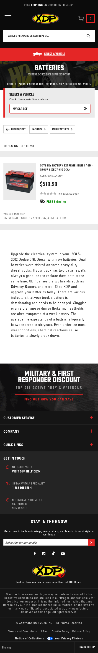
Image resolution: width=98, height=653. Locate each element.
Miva (44, 631)
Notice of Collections (29, 638)
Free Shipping (33, 5)
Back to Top (87, 647)
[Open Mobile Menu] (8, 18)
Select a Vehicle (54, 54)
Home (10, 84)
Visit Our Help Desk (26, 471)
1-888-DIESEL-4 (22, 487)
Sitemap (7, 647)
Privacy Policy (81, 631)
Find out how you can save (49, 399)
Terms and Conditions (22, 631)
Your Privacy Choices (68, 638)
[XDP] (45, 18)
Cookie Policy (60, 631)
